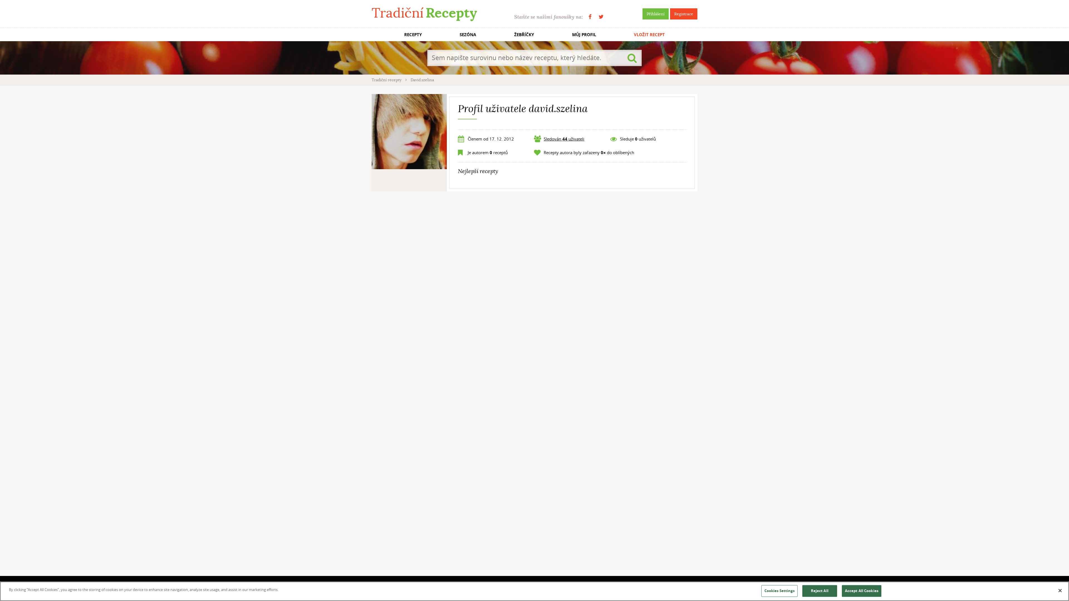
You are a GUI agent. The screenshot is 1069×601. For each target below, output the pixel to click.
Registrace (683, 13)
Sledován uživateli (564, 139)
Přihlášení (656, 13)
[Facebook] (590, 16)
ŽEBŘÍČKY (524, 35)
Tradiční (424, 13)
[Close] (1060, 591)
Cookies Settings (779, 590)
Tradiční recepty (387, 79)
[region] (534, 591)
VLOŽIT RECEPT (649, 35)
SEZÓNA (468, 35)
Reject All (819, 590)
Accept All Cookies (861, 590)
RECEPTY (413, 35)
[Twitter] (601, 16)
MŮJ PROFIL (584, 35)
